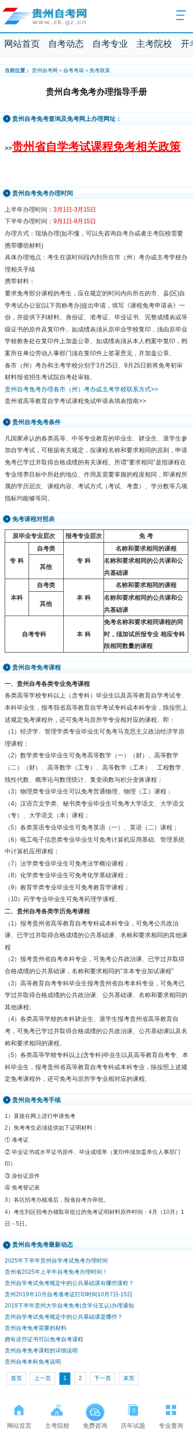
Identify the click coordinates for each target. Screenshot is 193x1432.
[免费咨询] (95, 1408)
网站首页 (22, 44)
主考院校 (154, 44)
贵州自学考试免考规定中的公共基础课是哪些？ (64, 1317)
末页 (128, 1378)
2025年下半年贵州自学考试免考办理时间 (56, 1260)
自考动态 (66, 44)
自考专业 (110, 44)
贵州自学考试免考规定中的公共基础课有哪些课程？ (69, 1283)
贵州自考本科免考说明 (33, 1362)
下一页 (102, 1378)
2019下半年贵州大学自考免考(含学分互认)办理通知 (69, 1305)
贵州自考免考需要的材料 (36, 1328)
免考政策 (99, 70)
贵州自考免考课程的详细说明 (41, 1350)
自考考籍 (73, 70)
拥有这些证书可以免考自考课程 (44, 1339)
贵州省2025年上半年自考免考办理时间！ (56, 1272)
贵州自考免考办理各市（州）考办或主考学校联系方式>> (81, 389)
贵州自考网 (45, 70)
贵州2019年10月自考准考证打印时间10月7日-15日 (69, 1294)
